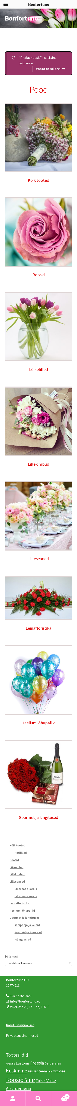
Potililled (21, 853)
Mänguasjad (23, 939)
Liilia (49, 1071)
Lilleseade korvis (26, 896)
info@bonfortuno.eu (25, 1001)
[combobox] (38, 963)
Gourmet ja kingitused (25, 918)
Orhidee (59, 1071)
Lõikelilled (16, 867)
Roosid (14, 860)
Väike (51, 1080)
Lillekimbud (17, 874)
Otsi (38, 1098)
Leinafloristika (20, 903)
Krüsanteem (37, 1071)
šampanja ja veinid (27, 925)
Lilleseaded (17, 881)
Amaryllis (10, 1063)
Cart (59, 1095)
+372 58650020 (20, 996)
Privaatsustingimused (22, 1035)
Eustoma (23, 1063)
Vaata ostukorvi (48, 68)
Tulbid (41, 1080)
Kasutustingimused (20, 1025)
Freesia (37, 1063)
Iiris (59, 1063)
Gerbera (50, 1063)
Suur (29, 1080)
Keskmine (16, 1071)
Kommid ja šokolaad (28, 932)
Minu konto (13, 1098)
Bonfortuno (21, 18)
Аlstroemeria (18, 1088)
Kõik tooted (17, 845)
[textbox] (38, 963)
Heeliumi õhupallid (22, 911)
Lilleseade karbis (26, 889)
